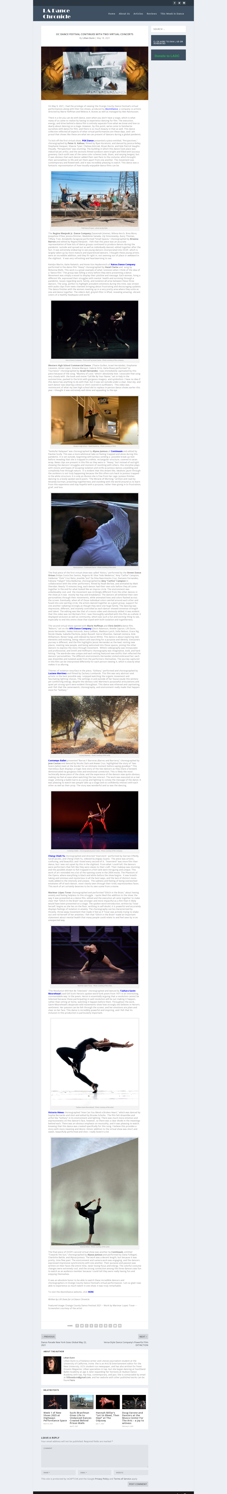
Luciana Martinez (57, 673)
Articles (138, 14)
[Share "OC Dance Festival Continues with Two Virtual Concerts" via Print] (119, 1325)
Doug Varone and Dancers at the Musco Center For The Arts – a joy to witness (133, 1418)
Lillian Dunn (89, 38)
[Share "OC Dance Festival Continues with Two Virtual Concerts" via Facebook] (77, 1325)
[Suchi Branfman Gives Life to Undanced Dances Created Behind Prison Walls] (82, 1402)
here (72, 1380)
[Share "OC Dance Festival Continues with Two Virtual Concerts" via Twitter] (82, 1325)
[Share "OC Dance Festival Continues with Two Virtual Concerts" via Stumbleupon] (110, 1325)
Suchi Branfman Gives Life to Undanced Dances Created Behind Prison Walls (81, 1418)
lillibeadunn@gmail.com (78, 1377)
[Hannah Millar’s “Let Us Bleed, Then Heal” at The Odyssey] (108, 1402)
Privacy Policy (102, 1478)
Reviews (152, 14)
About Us (124, 14)
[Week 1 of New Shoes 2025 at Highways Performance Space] (55, 1402)
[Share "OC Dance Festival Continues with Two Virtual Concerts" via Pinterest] (96, 1325)
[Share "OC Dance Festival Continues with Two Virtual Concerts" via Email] (115, 1325)
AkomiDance (111, 108)
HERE (91, 1291)
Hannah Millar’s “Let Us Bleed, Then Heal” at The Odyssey (107, 1416)
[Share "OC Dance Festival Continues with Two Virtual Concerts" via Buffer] (105, 1325)
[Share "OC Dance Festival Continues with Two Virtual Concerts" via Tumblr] (91, 1325)
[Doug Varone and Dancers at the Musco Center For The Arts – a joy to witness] (134, 1402)
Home (111, 14)
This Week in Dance (172, 14)
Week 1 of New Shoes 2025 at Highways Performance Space (55, 1416)
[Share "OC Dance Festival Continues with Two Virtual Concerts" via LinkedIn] (100, 1325)
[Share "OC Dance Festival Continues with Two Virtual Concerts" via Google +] (86, 1325)
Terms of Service (122, 1478)
